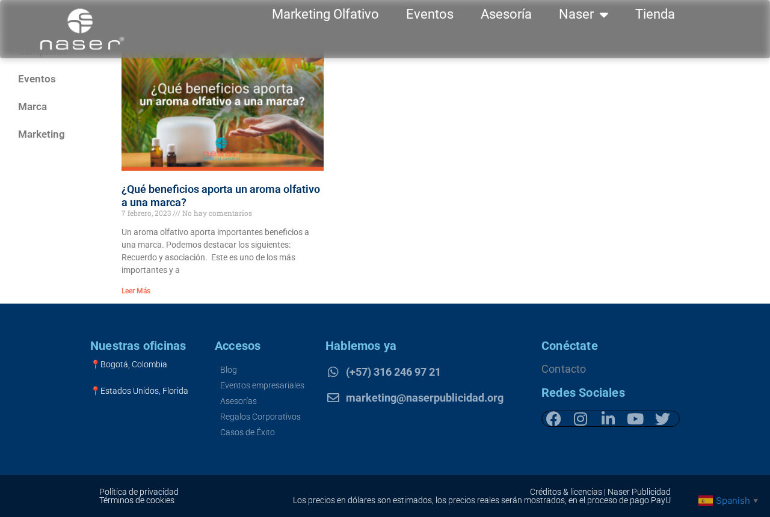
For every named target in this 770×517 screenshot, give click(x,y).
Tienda (655, 14)
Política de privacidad (139, 492)
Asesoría (506, 14)
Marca (32, 106)
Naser (576, 14)
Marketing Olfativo (325, 14)
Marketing (41, 134)
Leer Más (136, 291)
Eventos (430, 14)
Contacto (564, 369)
